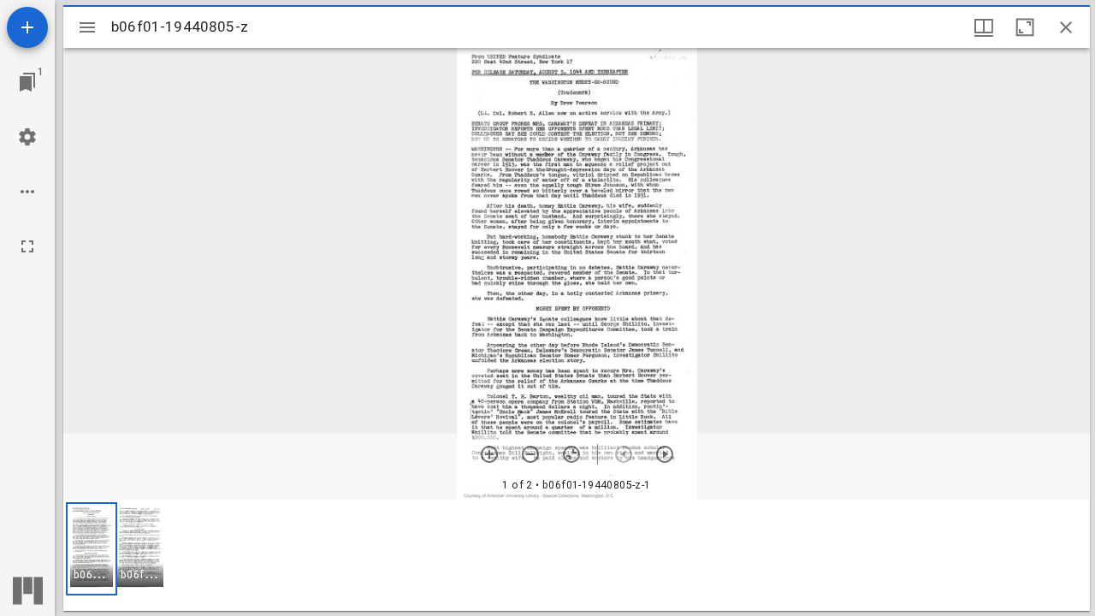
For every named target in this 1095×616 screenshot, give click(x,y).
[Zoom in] (489, 454)
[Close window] (1065, 27)
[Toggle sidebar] (87, 27)
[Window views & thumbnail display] (983, 27)
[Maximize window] (1024, 27)
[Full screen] (27, 246)
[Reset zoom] (571, 454)
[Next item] (664, 454)
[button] (91, 548)
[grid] (576, 555)
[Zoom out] (530, 454)
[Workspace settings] (27, 136)
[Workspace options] (27, 191)
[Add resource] (27, 27)
